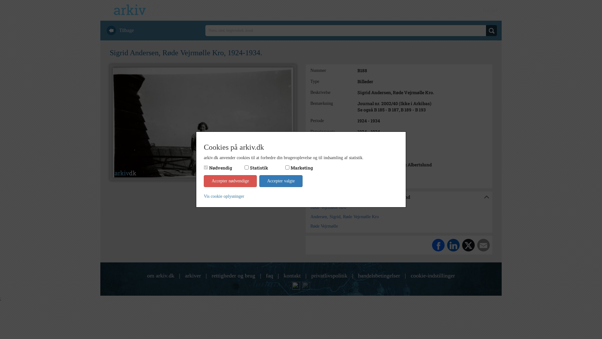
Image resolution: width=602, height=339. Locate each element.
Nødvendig (220, 168)
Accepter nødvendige (230, 181)
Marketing (302, 168)
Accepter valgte (281, 181)
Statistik (259, 168)
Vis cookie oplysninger (224, 196)
